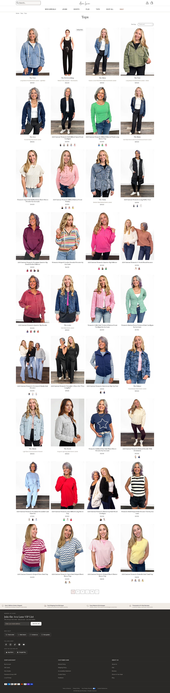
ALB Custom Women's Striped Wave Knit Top (32, 574)
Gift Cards (7, 667)
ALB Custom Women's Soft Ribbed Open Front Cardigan (67, 138)
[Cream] (135, 268)
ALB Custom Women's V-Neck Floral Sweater (137, 262)
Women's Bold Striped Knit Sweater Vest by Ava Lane (137, 512)
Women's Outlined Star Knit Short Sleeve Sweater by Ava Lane (102, 450)
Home (17, 13)
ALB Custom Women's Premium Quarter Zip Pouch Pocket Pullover (33, 263)
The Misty (102, 78)
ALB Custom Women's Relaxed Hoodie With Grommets (137, 450)
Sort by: (133, 24)
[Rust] (38, 331)
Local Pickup (7, 677)
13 (92, 591)
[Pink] (74, 144)
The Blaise (137, 137)
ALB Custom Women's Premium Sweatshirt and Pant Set (33, 512)
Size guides (46, 634)
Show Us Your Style (117, 674)
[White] (64, 144)
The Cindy (102, 200)
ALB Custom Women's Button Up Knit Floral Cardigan (102, 512)
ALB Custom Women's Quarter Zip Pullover (102, 262)
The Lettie (67, 325)
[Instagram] (10, 644)
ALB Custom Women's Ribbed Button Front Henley (67, 200)
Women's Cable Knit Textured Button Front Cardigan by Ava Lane (102, 326)
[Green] (102, 144)
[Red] (139, 268)
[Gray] (36, 394)
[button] (152, 3)
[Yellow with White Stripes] (69, 582)
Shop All (109, 9)
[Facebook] (6, 644)
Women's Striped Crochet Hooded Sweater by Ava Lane (67, 263)
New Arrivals (50, 9)
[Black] (60, 144)
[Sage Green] (29, 519)
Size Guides (7, 671)
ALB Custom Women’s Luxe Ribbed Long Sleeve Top (67, 512)
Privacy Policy (76, 688)
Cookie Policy (62, 674)
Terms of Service (67, 688)
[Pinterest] (19, 644)
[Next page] (97, 592)
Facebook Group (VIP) (10, 674)
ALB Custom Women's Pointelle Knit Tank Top (137, 574)
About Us (114, 664)
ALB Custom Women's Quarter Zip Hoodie (32, 325)
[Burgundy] (27, 270)
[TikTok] (15, 644)
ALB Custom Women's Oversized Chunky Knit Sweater (32, 387)
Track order (11, 634)
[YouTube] (24, 644)
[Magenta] (30, 270)
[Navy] (137, 205)
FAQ (113, 667)
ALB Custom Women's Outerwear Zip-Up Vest (102, 386)
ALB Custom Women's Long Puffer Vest (137, 200)
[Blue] (71, 144)
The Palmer (137, 386)
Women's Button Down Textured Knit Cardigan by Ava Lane (137, 326)
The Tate (33, 78)
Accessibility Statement (64, 671)
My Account (7, 664)
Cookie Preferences (102, 688)
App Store (10, 652)
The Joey (33, 137)
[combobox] (30, 3)
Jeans (64, 9)
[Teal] (34, 331)
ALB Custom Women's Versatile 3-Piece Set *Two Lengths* (67, 387)
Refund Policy (62, 664)
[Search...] (17, 2)
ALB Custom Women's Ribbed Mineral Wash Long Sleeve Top (102, 138)
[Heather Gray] (67, 519)
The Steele (67, 449)
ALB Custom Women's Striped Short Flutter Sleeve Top (102, 575)
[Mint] (139, 580)
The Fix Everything (67, 78)
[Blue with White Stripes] (65, 582)
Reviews (114, 671)
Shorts (77, 9)
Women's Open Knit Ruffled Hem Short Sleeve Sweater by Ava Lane (32, 200)
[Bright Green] (64, 519)
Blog (113, 677)
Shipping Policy (62, 667)
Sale (122, 9)
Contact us (35, 634)
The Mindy (32, 449)
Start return (23, 634)
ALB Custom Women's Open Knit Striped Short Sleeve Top (67, 575)
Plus (87, 9)
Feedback (60, 677)
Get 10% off (36, 623)
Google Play (22, 652)
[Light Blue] (36, 519)
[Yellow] (72, 207)
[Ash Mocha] (67, 144)
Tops (98, 9)
